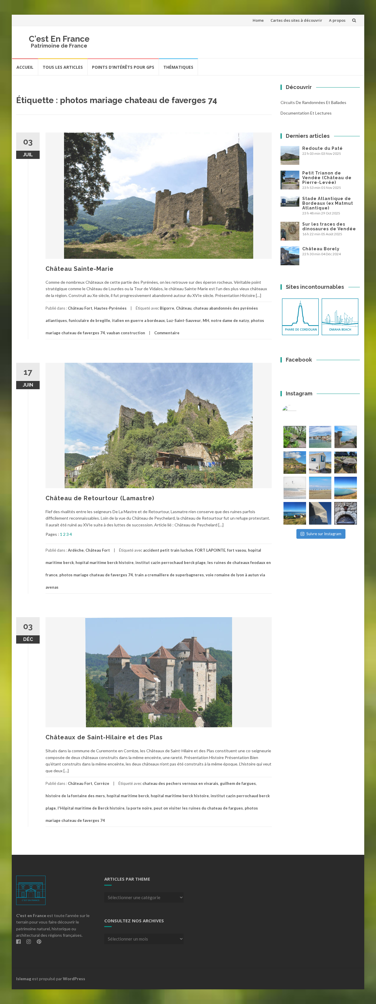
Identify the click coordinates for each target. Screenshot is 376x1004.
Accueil (24, 67)
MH (206, 320)
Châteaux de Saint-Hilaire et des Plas (104, 737)
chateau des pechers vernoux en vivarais (180, 783)
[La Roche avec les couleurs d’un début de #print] (294, 462)
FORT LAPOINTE (210, 550)
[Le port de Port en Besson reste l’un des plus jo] (294, 513)
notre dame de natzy (230, 320)
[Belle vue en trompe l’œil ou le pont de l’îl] (320, 488)
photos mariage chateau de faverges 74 (96, 574)
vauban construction (126, 332)
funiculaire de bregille (89, 320)
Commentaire (166, 332)
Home (258, 20)
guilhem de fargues (238, 783)
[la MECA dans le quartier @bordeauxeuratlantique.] (320, 513)
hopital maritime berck (128, 795)
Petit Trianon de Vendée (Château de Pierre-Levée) (327, 178)
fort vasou (236, 550)
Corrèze (101, 783)
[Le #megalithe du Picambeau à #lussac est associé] (294, 437)
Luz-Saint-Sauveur (184, 320)
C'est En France (59, 39)
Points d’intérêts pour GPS (123, 67)
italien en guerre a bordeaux (138, 320)
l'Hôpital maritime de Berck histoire (91, 808)
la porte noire (139, 808)
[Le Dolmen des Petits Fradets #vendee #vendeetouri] (345, 462)
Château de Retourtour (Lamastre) (100, 498)
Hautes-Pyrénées (110, 308)
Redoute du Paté (322, 148)
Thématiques (178, 67)
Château (184, 308)
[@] (298, 412)
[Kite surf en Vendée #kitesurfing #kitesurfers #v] (294, 488)
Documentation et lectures (306, 112)
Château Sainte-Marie (80, 268)
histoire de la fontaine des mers (75, 795)
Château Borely (321, 248)
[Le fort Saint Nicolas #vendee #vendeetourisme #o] (345, 437)
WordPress (74, 978)
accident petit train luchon (168, 550)
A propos (337, 20)
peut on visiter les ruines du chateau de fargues (198, 808)
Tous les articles (63, 67)
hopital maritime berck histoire (104, 562)
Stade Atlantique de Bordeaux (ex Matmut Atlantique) (327, 203)
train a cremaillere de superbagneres (169, 574)
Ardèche (76, 550)
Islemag (23, 978)
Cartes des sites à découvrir (296, 20)
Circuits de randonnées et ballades (313, 102)
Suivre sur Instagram (323, 533)
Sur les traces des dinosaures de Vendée (329, 226)
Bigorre (167, 308)
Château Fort (80, 308)
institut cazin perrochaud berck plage (170, 562)
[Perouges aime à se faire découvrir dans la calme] (345, 513)
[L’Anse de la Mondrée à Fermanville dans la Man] (345, 488)
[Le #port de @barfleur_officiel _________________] (320, 437)
